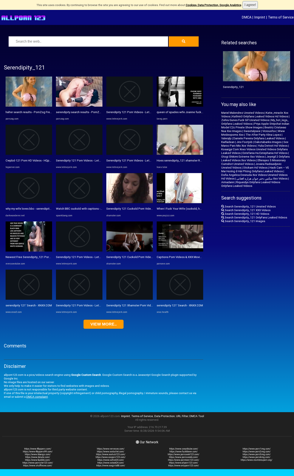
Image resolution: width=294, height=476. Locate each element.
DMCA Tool (196, 416)
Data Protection (164, 416)
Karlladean (228, 142)
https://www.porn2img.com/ (257, 451)
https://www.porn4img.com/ (256, 457)
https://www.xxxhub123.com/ (110, 454)
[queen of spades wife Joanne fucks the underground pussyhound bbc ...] (180, 105)
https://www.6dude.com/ (37, 457)
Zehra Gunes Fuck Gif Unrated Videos (245, 120)
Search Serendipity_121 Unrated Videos (250, 206)
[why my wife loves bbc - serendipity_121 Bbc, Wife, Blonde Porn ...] (29, 202)
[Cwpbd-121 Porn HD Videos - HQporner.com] (29, 154)
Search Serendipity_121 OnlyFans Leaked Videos (255, 217)
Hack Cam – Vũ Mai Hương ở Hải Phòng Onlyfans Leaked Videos (255, 169)
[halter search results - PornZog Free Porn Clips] (29, 105)
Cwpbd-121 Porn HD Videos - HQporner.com (34, 160)
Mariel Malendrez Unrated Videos (242, 113)
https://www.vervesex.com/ (110, 448)
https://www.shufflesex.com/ (37, 465)
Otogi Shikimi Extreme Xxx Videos (243, 156)
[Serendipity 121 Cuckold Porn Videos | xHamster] (129, 202)
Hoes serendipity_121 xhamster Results (182, 160)
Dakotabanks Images (268, 142)
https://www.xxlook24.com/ (110, 462)
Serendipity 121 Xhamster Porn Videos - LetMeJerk (139, 305)
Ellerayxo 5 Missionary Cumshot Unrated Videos (253, 162)
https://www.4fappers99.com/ (38, 451)
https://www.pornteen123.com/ (183, 460)
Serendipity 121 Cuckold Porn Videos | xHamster (137, 208)
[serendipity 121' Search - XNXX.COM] (29, 299)
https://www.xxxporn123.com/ (110, 457)
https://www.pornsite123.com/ (37, 462)
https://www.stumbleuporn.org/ (256, 460)
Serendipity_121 (233, 87)
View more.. (103, 324)
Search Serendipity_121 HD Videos (246, 214)
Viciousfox (269, 131)
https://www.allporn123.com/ (183, 462)
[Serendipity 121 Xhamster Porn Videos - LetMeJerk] (129, 299)
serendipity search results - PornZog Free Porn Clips (89, 112)
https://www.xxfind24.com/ (110, 460)
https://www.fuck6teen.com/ (183, 451)
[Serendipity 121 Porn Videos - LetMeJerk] (79, 154)
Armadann (227, 182)
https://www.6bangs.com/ (38, 454)
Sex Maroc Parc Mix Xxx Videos (254, 143)
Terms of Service (281, 17)
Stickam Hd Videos (255, 167)
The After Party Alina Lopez (263, 135)
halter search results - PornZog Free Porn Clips (35, 112)
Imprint (259, 17)
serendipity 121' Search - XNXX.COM (29, 305)
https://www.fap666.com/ (37, 460)
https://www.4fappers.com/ (37, 448)
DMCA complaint (37, 397)
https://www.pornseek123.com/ (183, 454)
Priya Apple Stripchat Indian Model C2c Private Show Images (255, 125)
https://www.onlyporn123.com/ (183, 465)
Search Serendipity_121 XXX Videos (247, 210)
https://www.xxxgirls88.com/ (110, 465)
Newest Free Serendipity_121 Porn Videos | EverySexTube (43, 257)
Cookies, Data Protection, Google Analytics (213, 5)
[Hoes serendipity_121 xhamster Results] (180, 154)
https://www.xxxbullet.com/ (110, 451)
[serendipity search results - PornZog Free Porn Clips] (79, 105)
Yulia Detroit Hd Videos (273, 145)
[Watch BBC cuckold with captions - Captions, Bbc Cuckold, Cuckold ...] (79, 202)
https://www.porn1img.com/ (257, 448)
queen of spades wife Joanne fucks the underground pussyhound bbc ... (203, 112)
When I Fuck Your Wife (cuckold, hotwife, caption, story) (192, 208)
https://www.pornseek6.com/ (183, 457)
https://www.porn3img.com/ (257, 454)
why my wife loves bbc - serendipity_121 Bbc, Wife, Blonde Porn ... (48, 208)
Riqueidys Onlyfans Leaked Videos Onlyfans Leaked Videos (250, 184)
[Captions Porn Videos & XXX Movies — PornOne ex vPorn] (180, 250)
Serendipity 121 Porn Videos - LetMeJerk (82, 160)
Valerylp (226, 138)
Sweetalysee (252, 131)
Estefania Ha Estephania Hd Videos (265, 153)
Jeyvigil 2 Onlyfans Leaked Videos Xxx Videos (255, 158)
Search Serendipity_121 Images (244, 221)
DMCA (246, 17)
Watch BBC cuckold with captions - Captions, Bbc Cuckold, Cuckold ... (100, 208)
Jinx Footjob (244, 142)
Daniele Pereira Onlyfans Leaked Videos (259, 138)
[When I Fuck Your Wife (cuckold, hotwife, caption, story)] (180, 202)
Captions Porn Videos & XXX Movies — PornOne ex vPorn (193, 257)
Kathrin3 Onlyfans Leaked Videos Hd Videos (260, 116)
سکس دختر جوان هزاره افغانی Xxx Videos (262, 178)
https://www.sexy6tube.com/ (183, 448)
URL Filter (182, 416)
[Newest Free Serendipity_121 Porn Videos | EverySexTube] (29, 250)
